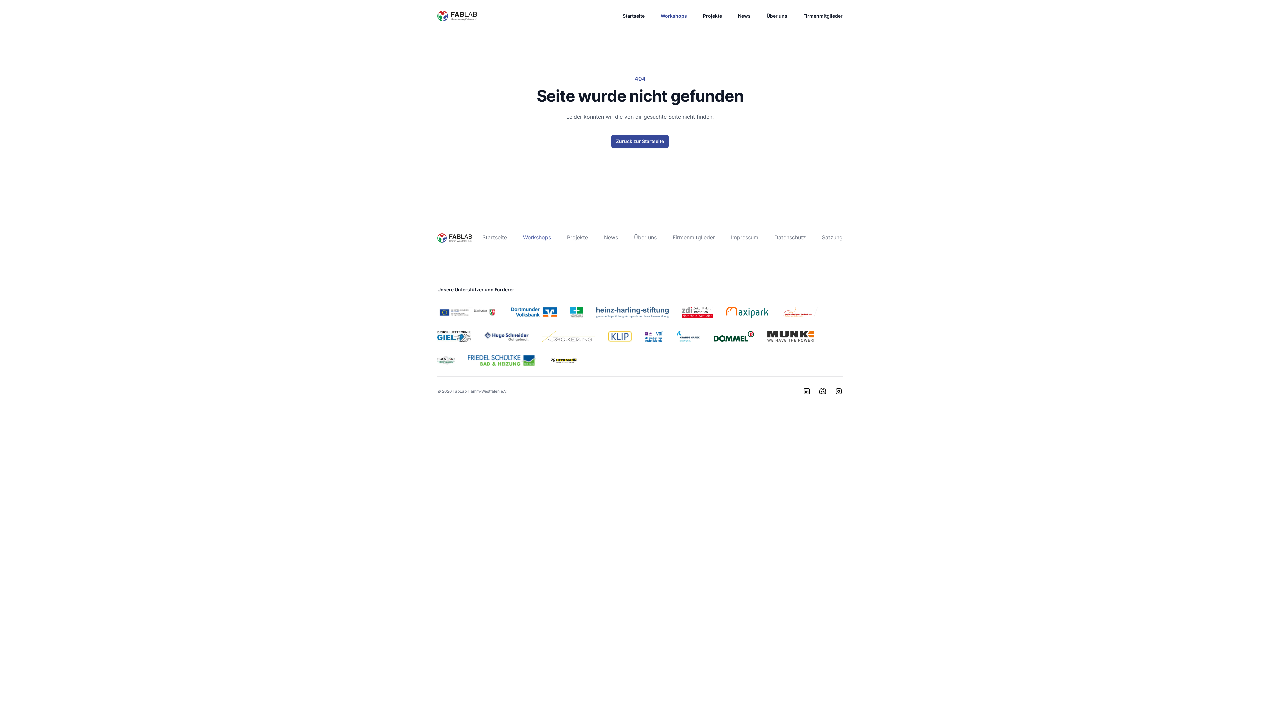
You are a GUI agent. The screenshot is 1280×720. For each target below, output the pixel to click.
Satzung (832, 237)
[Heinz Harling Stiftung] (632, 312)
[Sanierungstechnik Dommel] (734, 336)
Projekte (712, 16)
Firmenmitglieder (823, 16)
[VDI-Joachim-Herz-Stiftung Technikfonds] (654, 336)
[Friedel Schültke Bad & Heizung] (502, 360)
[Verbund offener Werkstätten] (799, 312)
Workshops (674, 16)
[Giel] (454, 336)
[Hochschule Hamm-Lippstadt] (576, 312)
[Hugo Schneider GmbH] (506, 336)
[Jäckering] (568, 336)
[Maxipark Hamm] (747, 312)
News (744, 16)
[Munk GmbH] (790, 336)
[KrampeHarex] (689, 336)
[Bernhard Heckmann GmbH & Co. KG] (564, 360)
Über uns (777, 16)
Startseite (634, 16)
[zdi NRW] (697, 312)
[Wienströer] (446, 360)
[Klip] (620, 336)
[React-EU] (467, 312)
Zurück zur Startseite (640, 141)
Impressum (744, 237)
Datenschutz (790, 237)
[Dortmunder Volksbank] (534, 312)
